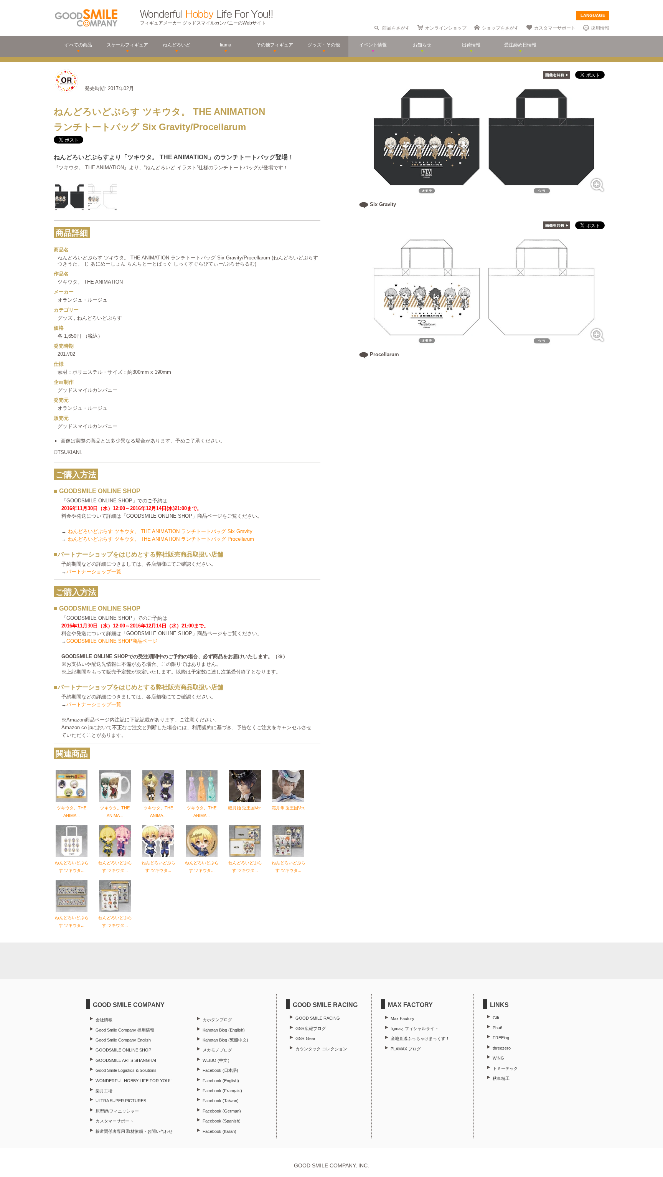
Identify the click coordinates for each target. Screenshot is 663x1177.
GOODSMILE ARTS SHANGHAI (126, 1060)
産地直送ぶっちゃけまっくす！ (420, 1038)
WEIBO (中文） (217, 1060)
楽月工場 (104, 1090)
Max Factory (402, 1018)
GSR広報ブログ (310, 1028)
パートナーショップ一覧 (93, 571)
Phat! (497, 1027)
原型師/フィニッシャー (117, 1111)
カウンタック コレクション (321, 1049)
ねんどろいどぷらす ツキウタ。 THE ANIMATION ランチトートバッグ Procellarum (161, 539)
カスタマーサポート (555, 28)
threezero (502, 1048)
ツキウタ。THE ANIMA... (71, 812)
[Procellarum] (484, 344)
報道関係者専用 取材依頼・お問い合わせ (134, 1131)
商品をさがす (396, 28)
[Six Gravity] (484, 194)
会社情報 (104, 1019)
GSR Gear (305, 1038)
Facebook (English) (221, 1080)
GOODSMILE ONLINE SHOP (123, 1050)
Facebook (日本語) (220, 1070)
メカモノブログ (217, 1050)
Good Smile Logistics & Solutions (126, 1070)
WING (498, 1058)
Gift (496, 1017)
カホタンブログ (217, 1019)
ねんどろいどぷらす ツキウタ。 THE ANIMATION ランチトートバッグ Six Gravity (160, 531)
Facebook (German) (222, 1111)
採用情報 (600, 28)
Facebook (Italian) (219, 1131)
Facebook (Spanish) (222, 1121)
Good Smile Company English (123, 1040)
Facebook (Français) (222, 1090)
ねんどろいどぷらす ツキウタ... (72, 866)
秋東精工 (501, 1078)
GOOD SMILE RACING (317, 1018)
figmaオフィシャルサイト (415, 1028)
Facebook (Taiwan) (221, 1100)
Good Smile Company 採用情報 (125, 1030)
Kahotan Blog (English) (224, 1030)
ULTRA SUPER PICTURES (121, 1100)
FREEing (501, 1037)
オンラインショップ (446, 28)
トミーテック (505, 1068)
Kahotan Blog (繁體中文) (225, 1040)
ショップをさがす (500, 28)
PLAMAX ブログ (406, 1049)
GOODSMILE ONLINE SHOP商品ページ (111, 641)
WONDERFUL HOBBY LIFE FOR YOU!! (134, 1080)
